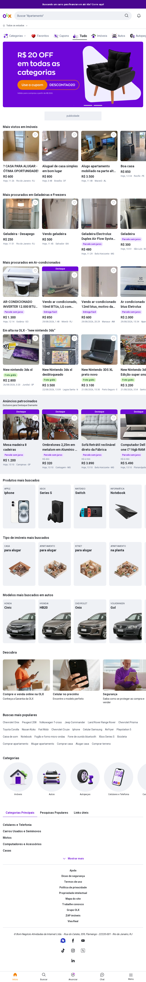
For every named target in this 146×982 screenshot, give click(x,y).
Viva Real (73, 921)
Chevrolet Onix (11, 722)
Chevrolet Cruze (60, 729)
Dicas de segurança (73, 876)
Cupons (64, 36)
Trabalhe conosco (73, 904)
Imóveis (102, 36)
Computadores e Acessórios (22, 844)
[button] (73, 15)
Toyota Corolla (11, 729)
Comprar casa (65, 743)
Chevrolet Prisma (128, 722)
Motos (7, 837)
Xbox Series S (106, 736)
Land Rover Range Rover (102, 722)
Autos (121, 36)
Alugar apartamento (42, 743)
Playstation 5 (124, 729)
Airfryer (109, 729)
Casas (7, 850)
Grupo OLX (73, 910)
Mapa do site (73, 898)
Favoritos (43, 36)
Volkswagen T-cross (50, 722)
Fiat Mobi (43, 729)
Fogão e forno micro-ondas (50, 736)
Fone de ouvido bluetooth (82, 736)
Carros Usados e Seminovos (22, 831)
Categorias (16, 36)
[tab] (20, 813)
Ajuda (73, 870)
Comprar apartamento (15, 743)
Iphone (76, 729)
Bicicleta (122, 736)
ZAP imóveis (73, 915)
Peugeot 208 (29, 722)
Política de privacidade (73, 887)
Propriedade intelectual (73, 893)
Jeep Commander (75, 722)
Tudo (83, 36)
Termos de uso (73, 881)
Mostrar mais (76, 858)
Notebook (26, 736)
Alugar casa (82, 743)
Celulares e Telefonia (17, 825)
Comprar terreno (101, 743)
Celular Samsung (92, 729)
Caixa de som (10, 736)
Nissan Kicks (29, 729)
